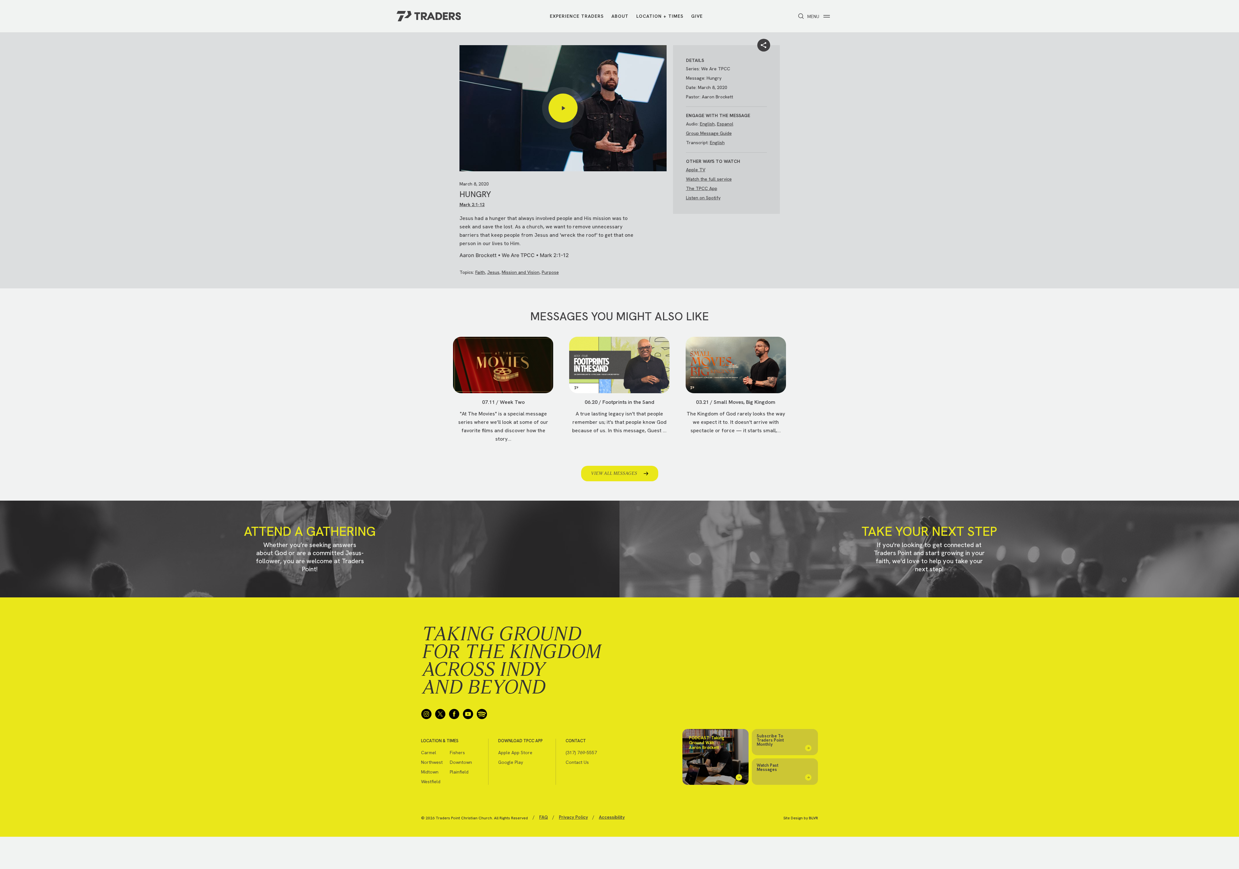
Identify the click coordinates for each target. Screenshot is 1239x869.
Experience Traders (577, 16)
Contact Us (577, 762)
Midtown (429, 772)
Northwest (432, 762)
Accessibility (612, 817)
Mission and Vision (520, 272)
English (707, 124)
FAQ (543, 817)
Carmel (428, 752)
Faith (480, 272)
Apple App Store (515, 752)
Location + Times (659, 16)
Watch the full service (709, 179)
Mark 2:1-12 (472, 204)
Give (697, 16)
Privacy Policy (573, 817)
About (620, 16)
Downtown (461, 762)
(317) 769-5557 (581, 752)
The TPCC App (701, 188)
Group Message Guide (709, 133)
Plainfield (459, 772)
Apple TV (695, 170)
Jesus (493, 272)
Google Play (510, 762)
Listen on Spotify (703, 198)
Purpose (550, 272)
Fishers (457, 752)
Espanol (725, 124)
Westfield (430, 781)
